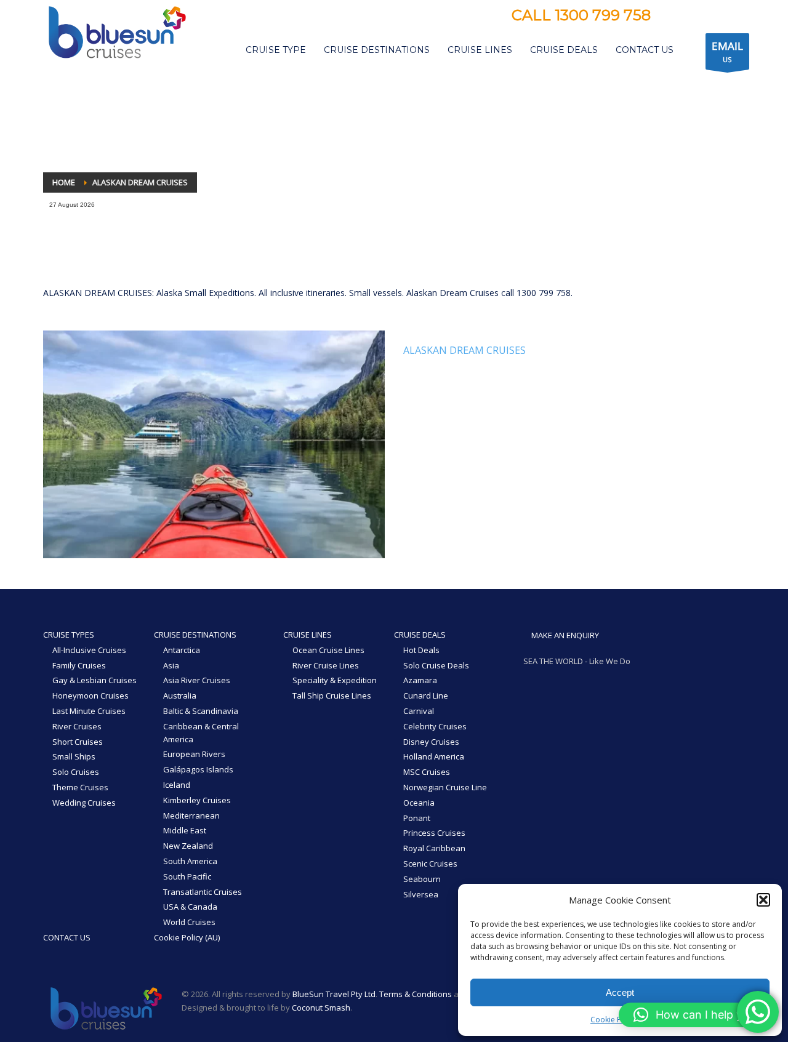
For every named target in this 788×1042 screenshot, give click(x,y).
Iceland (176, 784)
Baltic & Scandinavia (200, 710)
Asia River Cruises (196, 680)
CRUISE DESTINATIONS (195, 634)
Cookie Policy (613, 1019)
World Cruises (189, 922)
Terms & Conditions (415, 994)
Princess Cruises (434, 832)
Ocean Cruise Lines (328, 649)
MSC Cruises (426, 771)
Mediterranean (191, 815)
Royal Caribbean (434, 848)
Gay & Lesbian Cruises (94, 680)
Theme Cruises (80, 787)
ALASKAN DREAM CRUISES (464, 350)
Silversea (420, 894)
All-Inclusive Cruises (89, 649)
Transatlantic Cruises (202, 891)
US (727, 51)
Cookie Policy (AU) (187, 937)
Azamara (420, 680)
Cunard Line (425, 695)
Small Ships (73, 756)
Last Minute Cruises (89, 710)
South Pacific (187, 876)
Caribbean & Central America (201, 733)
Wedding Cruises (84, 802)
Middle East (184, 830)
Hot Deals (421, 649)
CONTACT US (66, 937)
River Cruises (77, 726)
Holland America (433, 756)
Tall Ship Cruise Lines (331, 695)
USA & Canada (190, 906)
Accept (620, 992)
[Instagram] (690, 16)
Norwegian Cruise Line (445, 787)
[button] (763, 900)
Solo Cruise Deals (436, 665)
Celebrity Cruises (435, 726)
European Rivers (194, 753)
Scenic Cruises (430, 863)
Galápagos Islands (198, 769)
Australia (179, 695)
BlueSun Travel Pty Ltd (334, 994)
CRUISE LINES (307, 634)
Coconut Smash (321, 1007)
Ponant (416, 818)
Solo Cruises (75, 771)
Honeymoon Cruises (90, 695)
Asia (171, 665)
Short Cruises (77, 741)
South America (190, 861)
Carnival (418, 710)
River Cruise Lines (325, 665)
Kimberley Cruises (197, 800)
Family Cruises (79, 665)
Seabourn (422, 878)
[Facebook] (672, 16)
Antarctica (181, 649)
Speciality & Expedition (334, 680)
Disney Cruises (431, 741)
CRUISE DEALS (420, 634)
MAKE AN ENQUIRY (564, 635)
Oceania (419, 802)
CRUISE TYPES (68, 634)
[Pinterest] (709, 16)
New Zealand (188, 845)
